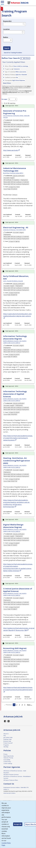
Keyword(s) (7, 21)
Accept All (17, 824)
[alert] (18, 106)
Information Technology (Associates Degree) (15, 337)
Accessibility (7, 760)
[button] (2, 2)
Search (6, 48)
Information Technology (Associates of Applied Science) (15, 394)
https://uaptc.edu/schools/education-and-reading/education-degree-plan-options (17, 315)
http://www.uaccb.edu (10, 150)
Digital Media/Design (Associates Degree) (13, 525)
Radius (5, 37)
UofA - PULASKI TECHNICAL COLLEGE (13, 281)
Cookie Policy (7, 761)
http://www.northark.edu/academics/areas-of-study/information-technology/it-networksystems (18, 438)
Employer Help (8, 739)
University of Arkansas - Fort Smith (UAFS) (14, 230)
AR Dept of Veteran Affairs (11, 780)
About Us (6, 734)
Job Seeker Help (8, 737)
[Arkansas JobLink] (18, 2)
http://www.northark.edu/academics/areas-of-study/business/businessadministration (18, 688)
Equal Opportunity (8, 756)
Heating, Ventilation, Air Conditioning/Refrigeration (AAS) (16, 460)
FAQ (5, 735)
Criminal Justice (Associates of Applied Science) (17, 589)
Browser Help (7, 741)
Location (6, 29)
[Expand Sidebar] (2, 9)
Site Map (6, 747)
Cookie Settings (8, 763)
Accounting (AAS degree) (14, 648)
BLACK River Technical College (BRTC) (13, 173)
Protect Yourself (8, 743)
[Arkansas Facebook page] (5, 721)
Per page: (4, 99)
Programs (6, 745)
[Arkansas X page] (8, 721)
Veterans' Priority (8, 758)
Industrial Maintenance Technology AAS (14, 169)
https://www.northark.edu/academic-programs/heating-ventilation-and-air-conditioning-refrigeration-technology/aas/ (16, 503)
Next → (29, 705)
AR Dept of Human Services (11, 774)
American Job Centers (9, 793)
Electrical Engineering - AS (15, 227)
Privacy (5, 754)
